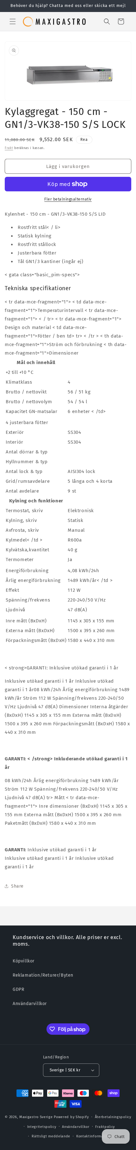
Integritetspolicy (41, 1127)
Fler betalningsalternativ (68, 199)
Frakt (9, 148)
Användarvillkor (30, 1003)
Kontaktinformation (93, 1136)
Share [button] (17, 886)
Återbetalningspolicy (113, 1117)
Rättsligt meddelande (51, 1136)
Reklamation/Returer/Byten (43, 975)
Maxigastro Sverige (36, 1117)
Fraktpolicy (105, 1127)
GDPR (18, 989)
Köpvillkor (23, 961)
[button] (13, 21)
